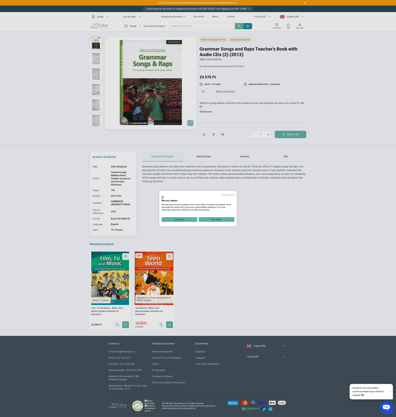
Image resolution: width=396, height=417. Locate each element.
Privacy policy (227, 195)
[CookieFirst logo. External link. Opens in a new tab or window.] (163, 197)
